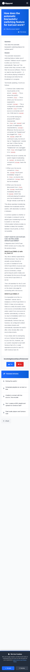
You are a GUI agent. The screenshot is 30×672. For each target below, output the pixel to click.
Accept (9, 668)
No (21, 364)
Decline (22, 668)
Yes (11, 364)
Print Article (23, 32)
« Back (7, 421)
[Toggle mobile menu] (27, 3)
